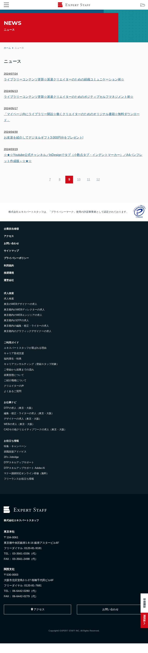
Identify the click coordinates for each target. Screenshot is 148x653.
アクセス (9, 236)
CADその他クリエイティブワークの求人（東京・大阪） (35, 429)
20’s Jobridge (11, 457)
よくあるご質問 (12, 391)
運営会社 (9, 280)
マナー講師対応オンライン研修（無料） (26, 473)
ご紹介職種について (15, 380)
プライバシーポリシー (16, 258)
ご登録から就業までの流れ (19, 369)
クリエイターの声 (14, 385)
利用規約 (9, 265)
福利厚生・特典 (12, 358)
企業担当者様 (11, 228)
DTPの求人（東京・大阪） (19, 407)
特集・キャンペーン (15, 446)
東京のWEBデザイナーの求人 (20, 304)
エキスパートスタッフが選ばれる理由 (25, 347)
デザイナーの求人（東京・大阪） (22, 418)
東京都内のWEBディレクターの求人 (24, 309)
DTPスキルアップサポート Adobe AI (24, 468)
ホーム (7, 48)
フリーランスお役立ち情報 (19, 478)
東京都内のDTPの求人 (16, 320)
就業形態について (14, 375)
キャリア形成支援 (14, 353)
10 (79, 179)
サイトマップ (11, 250)
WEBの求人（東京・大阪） (19, 424)
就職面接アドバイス (15, 451)
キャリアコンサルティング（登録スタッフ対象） (31, 364)
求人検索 (9, 298)
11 (88, 179)
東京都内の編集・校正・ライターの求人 (26, 325)
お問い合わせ (11, 243)
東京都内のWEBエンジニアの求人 (23, 315)
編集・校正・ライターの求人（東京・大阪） (29, 413)
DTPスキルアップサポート (19, 462)
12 (98, 179)
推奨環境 (9, 272)
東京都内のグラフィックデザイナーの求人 (27, 331)
